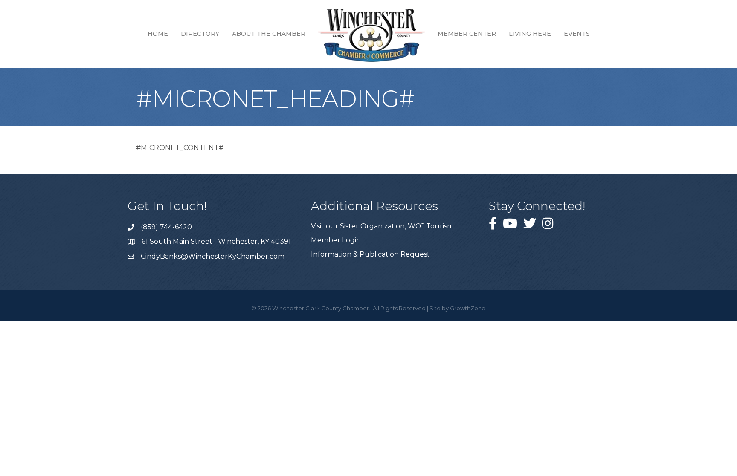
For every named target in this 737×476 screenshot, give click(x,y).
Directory (200, 34)
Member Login (336, 240)
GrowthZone (467, 308)
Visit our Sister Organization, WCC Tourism (382, 226)
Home (158, 34)
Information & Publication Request (370, 254)
